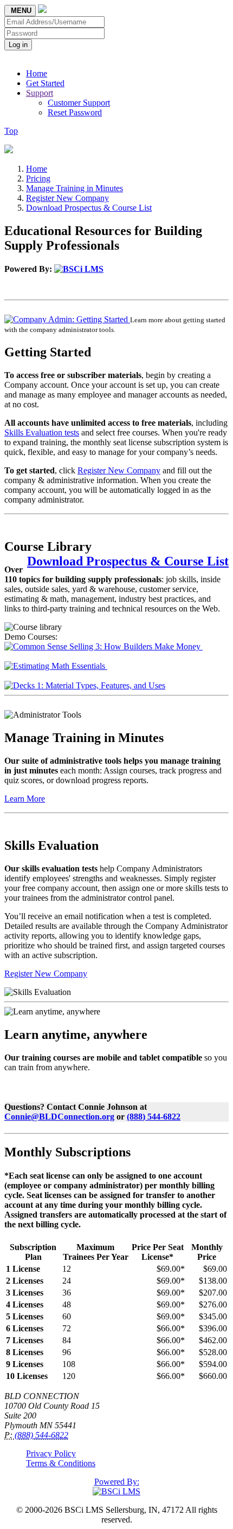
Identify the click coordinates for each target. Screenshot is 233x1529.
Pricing (38, 178)
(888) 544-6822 (153, 1116)
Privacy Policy (51, 1453)
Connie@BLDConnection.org (59, 1116)
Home (36, 73)
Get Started (45, 83)
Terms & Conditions (60, 1463)
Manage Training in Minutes (74, 188)
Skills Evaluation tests (41, 432)
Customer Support (79, 102)
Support (39, 92)
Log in (18, 45)
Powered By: (116, 1481)
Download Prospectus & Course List (89, 207)
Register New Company (67, 198)
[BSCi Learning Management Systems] (78, 269)
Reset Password (75, 112)
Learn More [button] (24, 798)
